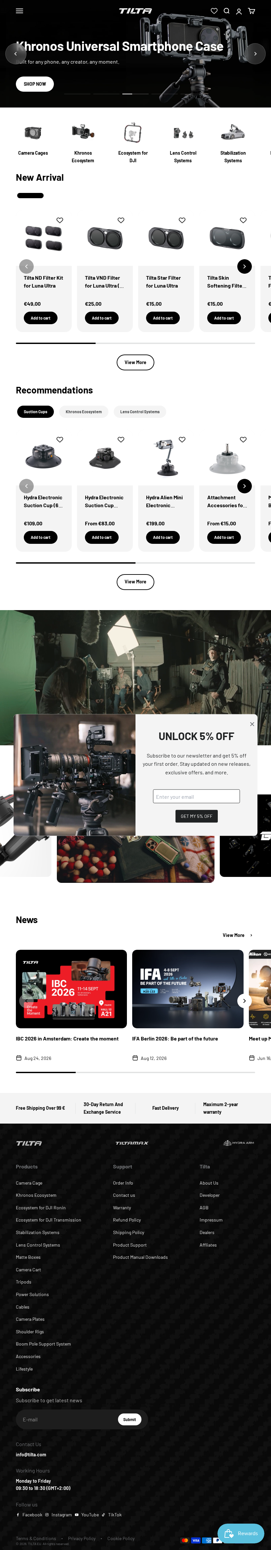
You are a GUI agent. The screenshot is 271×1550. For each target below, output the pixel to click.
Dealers (207, 1232)
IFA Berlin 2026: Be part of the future (175, 1038)
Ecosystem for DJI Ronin (41, 1207)
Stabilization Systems (37, 1232)
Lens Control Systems (38, 1245)
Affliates (208, 1245)
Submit (132, 1421)
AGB (204, 1207)
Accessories (28, 1356)
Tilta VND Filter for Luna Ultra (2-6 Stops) (105, 285)
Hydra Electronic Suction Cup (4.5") (104, 505)
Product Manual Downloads (140, 1257)
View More (135, 362)
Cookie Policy (121, 1538)
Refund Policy (127, 1220)
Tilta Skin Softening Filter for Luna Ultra (225, 285)
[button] (244, 266)
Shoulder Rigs (30, 1331)
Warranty (122, 1207)
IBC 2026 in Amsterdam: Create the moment (67, 1038)
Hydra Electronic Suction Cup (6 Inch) (43, 505)
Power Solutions (32, 1294)
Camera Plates (30, 1319)
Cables (22, 1307)
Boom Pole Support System (43, 1344)
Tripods (23, 1282)
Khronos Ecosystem (36, 1195)
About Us (209, 1183)
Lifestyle (24, 1369)
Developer (210, 1195)
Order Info (123, 1183)
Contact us (124, 1195)
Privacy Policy (82, 1538)
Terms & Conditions (36, 1538)
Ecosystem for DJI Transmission (48, 1220)
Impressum (211, 1220)
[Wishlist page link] (214, 11)
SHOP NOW (35, 84)
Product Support (130, 1245)
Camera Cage (29, 1183)
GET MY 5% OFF (197, 816)
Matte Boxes (28, 1257)
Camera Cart (28, 1269)
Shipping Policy (128, 1232)
